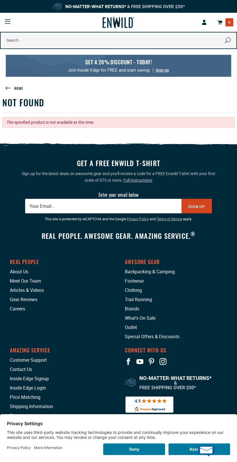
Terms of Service (169, 219)
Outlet (131, 327)
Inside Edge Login (28, 388)
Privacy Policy (138, 219)
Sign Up (196, 206)
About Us (19, 271)
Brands (132, 308)
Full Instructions (137, 180)
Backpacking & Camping (150, 271)
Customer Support (28, 360)
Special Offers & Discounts (152, 336)
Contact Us (21, 369)
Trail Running (138, 299)
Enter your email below (118, 194)
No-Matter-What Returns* (95, 6)
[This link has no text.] (204, 22)
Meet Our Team (25, 281)
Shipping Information (31, 406)
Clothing (133, 290)
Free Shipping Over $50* (158, 6)
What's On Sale (140, 318)
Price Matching (25, 397)
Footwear (134, 281)
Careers (17, 308)
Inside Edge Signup (29, 378)
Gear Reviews (23, 299)
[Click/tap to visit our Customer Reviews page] (149, 404)
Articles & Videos (27, 290)
